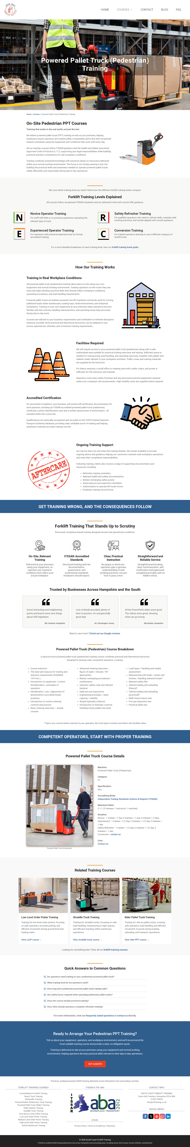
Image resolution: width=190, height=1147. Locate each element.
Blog (164, 9)
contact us (115, 834)
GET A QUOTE (95, 1064)
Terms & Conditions (96, 1126)
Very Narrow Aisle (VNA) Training (33, 1114)
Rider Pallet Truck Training (140, 917)
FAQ (178, 9)
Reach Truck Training (33, 1096)
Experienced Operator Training (52, 230)
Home (105, 9)
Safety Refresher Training (132, 213)
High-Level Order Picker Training (33, 1122)
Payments (111, 1126)
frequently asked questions (100, 1015)
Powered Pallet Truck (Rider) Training (33, 1105)
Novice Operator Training (48, 213)
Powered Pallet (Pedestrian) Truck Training (33, 1102)
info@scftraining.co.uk (156, 1102)
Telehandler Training (33, 1099)
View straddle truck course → (87, 939)
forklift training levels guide (125, 247)
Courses (123, 9)
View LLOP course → (31, 939)
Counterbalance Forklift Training (33, 1093)
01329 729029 (157, 1099)
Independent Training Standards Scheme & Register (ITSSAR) (127, 799)
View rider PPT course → (137, 939)
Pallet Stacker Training (33, 1108)
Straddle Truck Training (86, 917)
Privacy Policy (81, 1126)
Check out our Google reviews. (105, 633)
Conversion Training (128, 230)
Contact (147, 9)
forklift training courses (116, 949)
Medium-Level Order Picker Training (33, 1120)
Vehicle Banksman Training (33, 1125)
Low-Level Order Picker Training (39, 917)
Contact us (103, 843)
